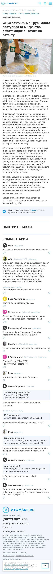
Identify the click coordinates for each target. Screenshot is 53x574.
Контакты (7, 527)
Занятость (35, 14)
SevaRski (12, 344)
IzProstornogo (15, 357)
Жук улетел (14, 312)
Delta (10, 245)
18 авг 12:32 (42, 357)
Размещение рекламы (14, 531)
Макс (34, 210)
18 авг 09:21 (32, 259)
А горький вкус (16, 485)
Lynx (10, 373)
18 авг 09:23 (30, 299)
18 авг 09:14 (19, 246)
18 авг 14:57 (18, 373)
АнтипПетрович (16, 386)
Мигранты (13, 14)
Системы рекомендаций (12, 559)
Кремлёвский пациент (19, 328)
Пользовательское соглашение (14, 552)
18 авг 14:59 (18, 432)
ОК (45, 566)
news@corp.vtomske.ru (16, 523)
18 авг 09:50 (36, 328)
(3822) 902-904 (15, 519)
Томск (5, 14)
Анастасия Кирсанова (11, 17)
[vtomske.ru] (9, 3)
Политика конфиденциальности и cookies (18, 556)
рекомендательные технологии (16, 565)
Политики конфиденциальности (16, 569)
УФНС (20, 14)
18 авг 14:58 (30, 386)
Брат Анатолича (16, 299)
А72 (10, 259)
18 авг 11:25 (33, 344)
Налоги (27, 14)
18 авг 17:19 (30, 460)
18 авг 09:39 (35, 312)
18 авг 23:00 (29, 485)
